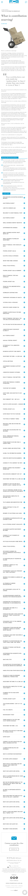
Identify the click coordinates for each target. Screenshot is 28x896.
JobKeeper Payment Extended (11, 372)
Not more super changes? (9, 160)
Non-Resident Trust (8, 714)
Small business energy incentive (12, 222)
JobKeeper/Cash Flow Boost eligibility (11, 330)
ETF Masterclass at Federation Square (12, 559)
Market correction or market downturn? (11, 468)
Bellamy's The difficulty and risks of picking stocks (13, 731)
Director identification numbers (12, 458)
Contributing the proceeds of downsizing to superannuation (12, 602)
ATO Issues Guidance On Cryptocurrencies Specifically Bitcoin (12, 552)
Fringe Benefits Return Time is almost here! (12, 442)
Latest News (4, 9)
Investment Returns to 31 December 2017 (10, 608)
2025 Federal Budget (9, 203)
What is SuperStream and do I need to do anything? (13, 776)
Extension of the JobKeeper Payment (11, 346)
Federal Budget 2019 (9, 409)
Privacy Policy (14, 885)
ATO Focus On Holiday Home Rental (12, 541)
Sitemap (20, 885)
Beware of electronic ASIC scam (12, 513)
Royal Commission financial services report (11, 436)
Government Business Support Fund (12, 366)
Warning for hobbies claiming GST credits (12, 577)
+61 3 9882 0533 (15, 866)
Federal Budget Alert (9, 698)
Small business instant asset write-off (11, 233)
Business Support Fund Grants (12, 351)
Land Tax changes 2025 (9, 208)
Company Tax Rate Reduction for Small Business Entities (12, 742)
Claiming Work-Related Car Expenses (10, 748)
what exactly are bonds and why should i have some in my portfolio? (12, 765)
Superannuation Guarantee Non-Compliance (12, 654)
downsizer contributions (8, 173)
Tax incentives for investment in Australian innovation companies (12, 665)
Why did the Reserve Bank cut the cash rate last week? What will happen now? (12, 783)
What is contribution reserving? (12, 754)
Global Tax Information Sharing (12, 453)
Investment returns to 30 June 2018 (13, 479)
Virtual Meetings (8, 361)
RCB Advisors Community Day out (12, 474)
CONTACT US (14, 849)
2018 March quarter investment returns (12, 529)
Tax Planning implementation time (12, 502)
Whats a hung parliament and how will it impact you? (12, 812)
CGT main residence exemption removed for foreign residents (12, 596)
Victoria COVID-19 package (10, 302)
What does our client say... (11, 824)
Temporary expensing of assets (12, 297)
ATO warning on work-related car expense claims (12, 518)
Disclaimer (8, 885)
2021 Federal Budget (9, 335)
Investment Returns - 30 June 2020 (12, 356)
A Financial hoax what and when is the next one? (13, 635)
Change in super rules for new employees (12, 312)
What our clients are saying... (11, 771)
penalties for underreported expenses (11, 287)
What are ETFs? (7, 659)
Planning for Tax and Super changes (11, 693)
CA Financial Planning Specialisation (9, 584)
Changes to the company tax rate (12, 463)
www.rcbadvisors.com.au (14, 883)
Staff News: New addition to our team (12, 393)
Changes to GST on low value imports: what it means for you (12, 484)
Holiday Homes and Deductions (11, 448)
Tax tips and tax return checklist (12, 324)
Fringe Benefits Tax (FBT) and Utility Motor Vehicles (11, 720)
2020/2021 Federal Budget (10, 340)
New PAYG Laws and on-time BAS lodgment (12, 424)
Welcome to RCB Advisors (10, 828)
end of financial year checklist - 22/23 (12, 245)
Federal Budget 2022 (9, 281)
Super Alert (6, 736)
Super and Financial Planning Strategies (11, 382)
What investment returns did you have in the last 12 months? (12, 796)
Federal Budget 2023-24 (9, 251)
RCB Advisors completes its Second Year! (11, 496)
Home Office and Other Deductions (13, 670)
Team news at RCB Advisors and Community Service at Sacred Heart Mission (12, 629)
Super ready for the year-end (11, 414)
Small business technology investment (11, 239)
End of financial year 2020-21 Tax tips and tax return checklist (12, 319)
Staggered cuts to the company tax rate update (12, 622)
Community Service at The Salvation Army (10, 565)
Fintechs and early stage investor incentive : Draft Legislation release (13, 615)
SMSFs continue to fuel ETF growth (11, 507)
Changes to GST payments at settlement (11, 536)
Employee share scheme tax (11, 307)
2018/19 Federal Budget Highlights (12, 524)
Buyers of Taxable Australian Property (11, 647)
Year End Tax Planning (9, 388)
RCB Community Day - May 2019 (11, 399)
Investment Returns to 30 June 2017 (13, 681)
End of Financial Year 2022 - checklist (11, 165)
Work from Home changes (10, 260)
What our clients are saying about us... (13, 818)
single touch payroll (9, 265)
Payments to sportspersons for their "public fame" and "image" (12, 641)
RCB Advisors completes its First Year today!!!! (12, 687)
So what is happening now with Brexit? (12, 790)
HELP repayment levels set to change (11, 590)
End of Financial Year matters (11, 377)
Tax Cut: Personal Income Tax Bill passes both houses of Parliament (13, 490)
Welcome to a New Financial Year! (12, 213)
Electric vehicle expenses (10, 256)
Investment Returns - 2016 (10, 725)
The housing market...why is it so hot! (12, 704)
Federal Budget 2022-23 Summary (12, 270)
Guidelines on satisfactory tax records (12, 430)
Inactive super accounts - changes (13, 404)
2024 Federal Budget (9, 218)
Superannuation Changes (10, 227)
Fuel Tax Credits (7, 709)
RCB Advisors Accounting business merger (13, 197)
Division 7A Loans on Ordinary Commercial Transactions (11, 676)
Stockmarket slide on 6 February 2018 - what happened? (12, 571)
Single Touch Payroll (9, 546)
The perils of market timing (11, 418)
